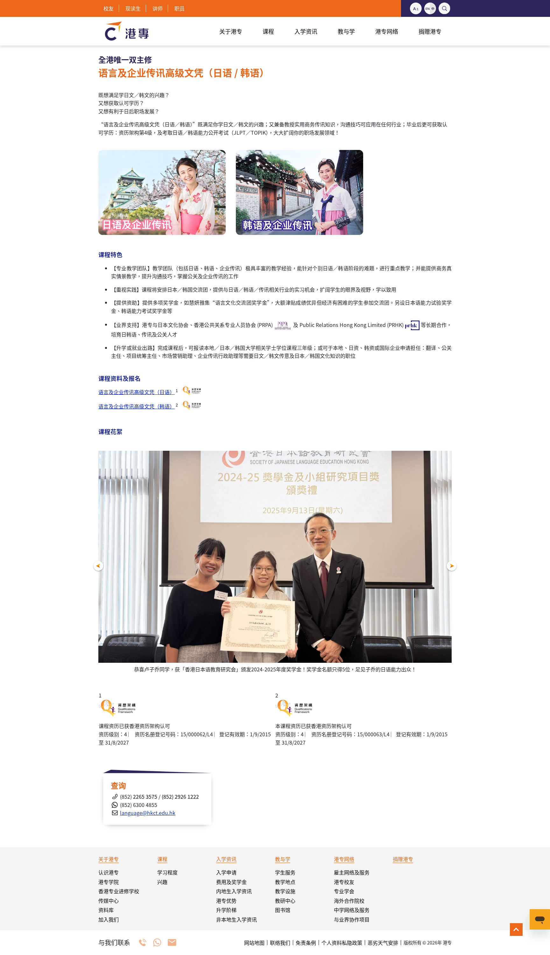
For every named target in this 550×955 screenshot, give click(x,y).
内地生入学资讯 (234, 891)
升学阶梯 (226, 910)
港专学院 (108, 882)
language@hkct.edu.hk (147, 813)
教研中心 (285, 900)
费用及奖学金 (231, 882)
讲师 (157, 8)
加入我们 (108, 919)
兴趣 (162, 882)
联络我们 (280, 942)
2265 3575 (144, 796)
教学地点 (285, 882)
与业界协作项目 (352, 919)
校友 (108, 8)
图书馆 (282, 910)
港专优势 (226, 900)
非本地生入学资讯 (236, 919)
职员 (179, 8)
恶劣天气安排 (383, 942)
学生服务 (285, 872)
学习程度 (167, 872)
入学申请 (226, 872)
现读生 (133, 8)
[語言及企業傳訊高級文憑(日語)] (162, 191)
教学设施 (285, 891)
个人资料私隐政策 (341, 942)
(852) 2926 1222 (180, 796)
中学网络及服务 (352, 910)
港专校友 (344, 882)
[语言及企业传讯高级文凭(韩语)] (299, 191)
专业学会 (344, 891)
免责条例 (306, 942)
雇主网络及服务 (352, 872)
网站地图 (254, 942)
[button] (98, 566)
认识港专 (108, 872)
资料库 (106, 910)
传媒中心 (108, 900)
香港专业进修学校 (118, 891)
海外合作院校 (349, 900)
